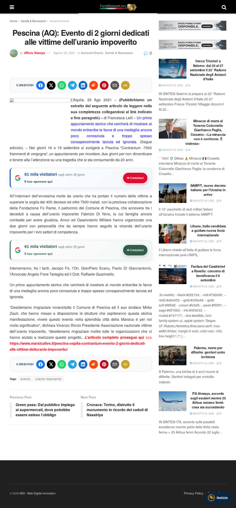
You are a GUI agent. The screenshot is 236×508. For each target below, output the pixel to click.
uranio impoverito (49, 379)
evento (25, 379)
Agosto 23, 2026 (172, 85)
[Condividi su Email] (114, 85)
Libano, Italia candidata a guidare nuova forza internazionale (208, 230)
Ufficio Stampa (34, 53)
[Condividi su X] (51, 85)
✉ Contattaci (135, 178)
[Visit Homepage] (118, 7)
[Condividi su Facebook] (40, 85)
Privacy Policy (193, 493)
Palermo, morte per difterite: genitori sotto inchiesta (208, 352)
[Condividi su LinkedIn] (83, 85)
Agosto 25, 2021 (64, 53)
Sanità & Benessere (33, 21)
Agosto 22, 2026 (203, 413)
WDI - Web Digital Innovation (38, 493)
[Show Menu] (12, 7)
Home (13, 21)
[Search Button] (224, 7)
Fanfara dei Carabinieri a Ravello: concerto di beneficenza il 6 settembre (208, 273)
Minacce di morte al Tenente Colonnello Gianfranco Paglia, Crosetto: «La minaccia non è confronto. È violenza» (205, 132)
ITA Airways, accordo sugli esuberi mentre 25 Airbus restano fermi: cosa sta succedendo (208, 400)
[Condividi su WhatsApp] (61, 85)
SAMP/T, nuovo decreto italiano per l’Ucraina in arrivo (208, 190)
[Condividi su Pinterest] (104, 85)
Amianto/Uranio (59, 21)
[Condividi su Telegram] (72, 85)
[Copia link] (125, 85)
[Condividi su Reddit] (93, 85)
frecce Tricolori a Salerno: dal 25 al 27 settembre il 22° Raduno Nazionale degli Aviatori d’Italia (208, 70)
